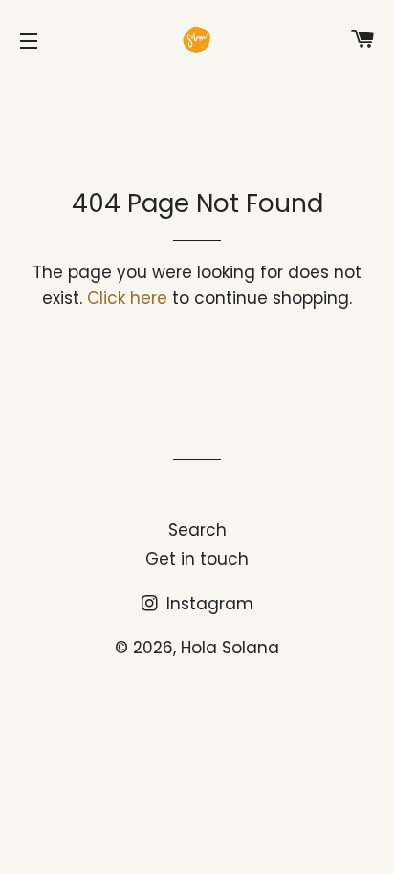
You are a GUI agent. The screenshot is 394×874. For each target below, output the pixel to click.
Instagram (207, 603)
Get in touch (197, 558)
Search (197, 530)
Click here (127, 298)
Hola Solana (230, 647)
